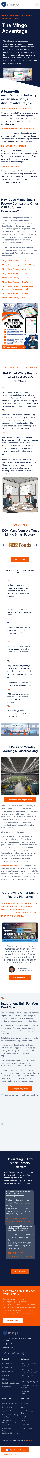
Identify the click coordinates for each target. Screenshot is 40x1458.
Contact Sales (26, 1424)
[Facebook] (17, 1353)
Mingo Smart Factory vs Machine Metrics (18, 265)
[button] (37, 4)
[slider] (20, 940)
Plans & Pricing (7, 1371)
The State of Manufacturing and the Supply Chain (10, 1423)
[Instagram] (22, 1353)
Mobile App (6, 1379)
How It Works (7, 1364)
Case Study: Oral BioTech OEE (27, 1392)
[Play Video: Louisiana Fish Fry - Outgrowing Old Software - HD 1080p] (20, 930)
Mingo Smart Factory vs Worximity (16, 269)
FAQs (23, 1421)
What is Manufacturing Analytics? (10, 1416)
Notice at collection (11, 1455)
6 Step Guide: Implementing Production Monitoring (10, 1431)
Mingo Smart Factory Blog (28, 1412)
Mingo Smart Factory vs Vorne (14, 273)
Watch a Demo (7, 1367)
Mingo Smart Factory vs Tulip (14, 298)
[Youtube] (13, 1353)
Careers (23, 1407)
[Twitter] (8, 1353)
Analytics (5, 1375)
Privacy (29, 1440)
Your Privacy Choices (18, 1450)
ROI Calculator (7, 1407)
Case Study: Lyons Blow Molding (29, 1387)
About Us (24, 1403)
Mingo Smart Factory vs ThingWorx (16, 282)
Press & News (26, 1417)
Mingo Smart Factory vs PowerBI (15, 293)
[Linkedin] (4, 1353)
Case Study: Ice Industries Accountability (29, 1371)
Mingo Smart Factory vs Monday (15, 278)
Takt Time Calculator (9, 1411)
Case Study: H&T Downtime (27, 1377)
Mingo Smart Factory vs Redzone (15, 261)
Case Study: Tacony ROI (29, 1382)
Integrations (6, 1387)
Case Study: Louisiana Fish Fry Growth (28, 1365)
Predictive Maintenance (10, 1383)
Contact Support (27, 1428)
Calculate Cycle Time (9, 1403)
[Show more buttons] (35, 940)
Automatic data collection (11, 865)
